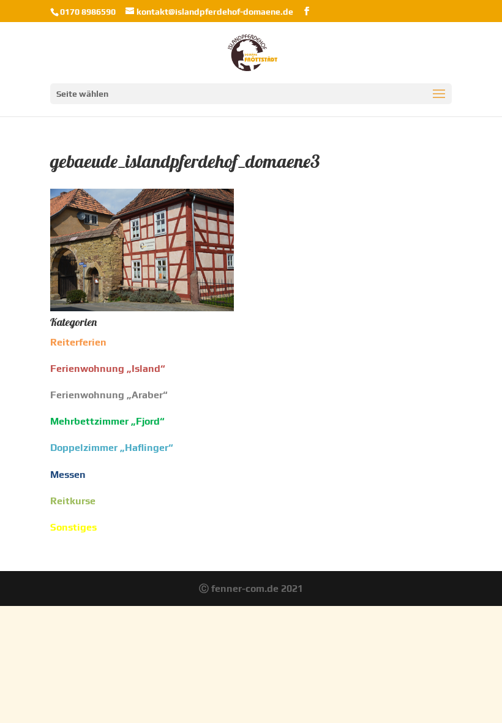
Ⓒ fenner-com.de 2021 (251, 588)
